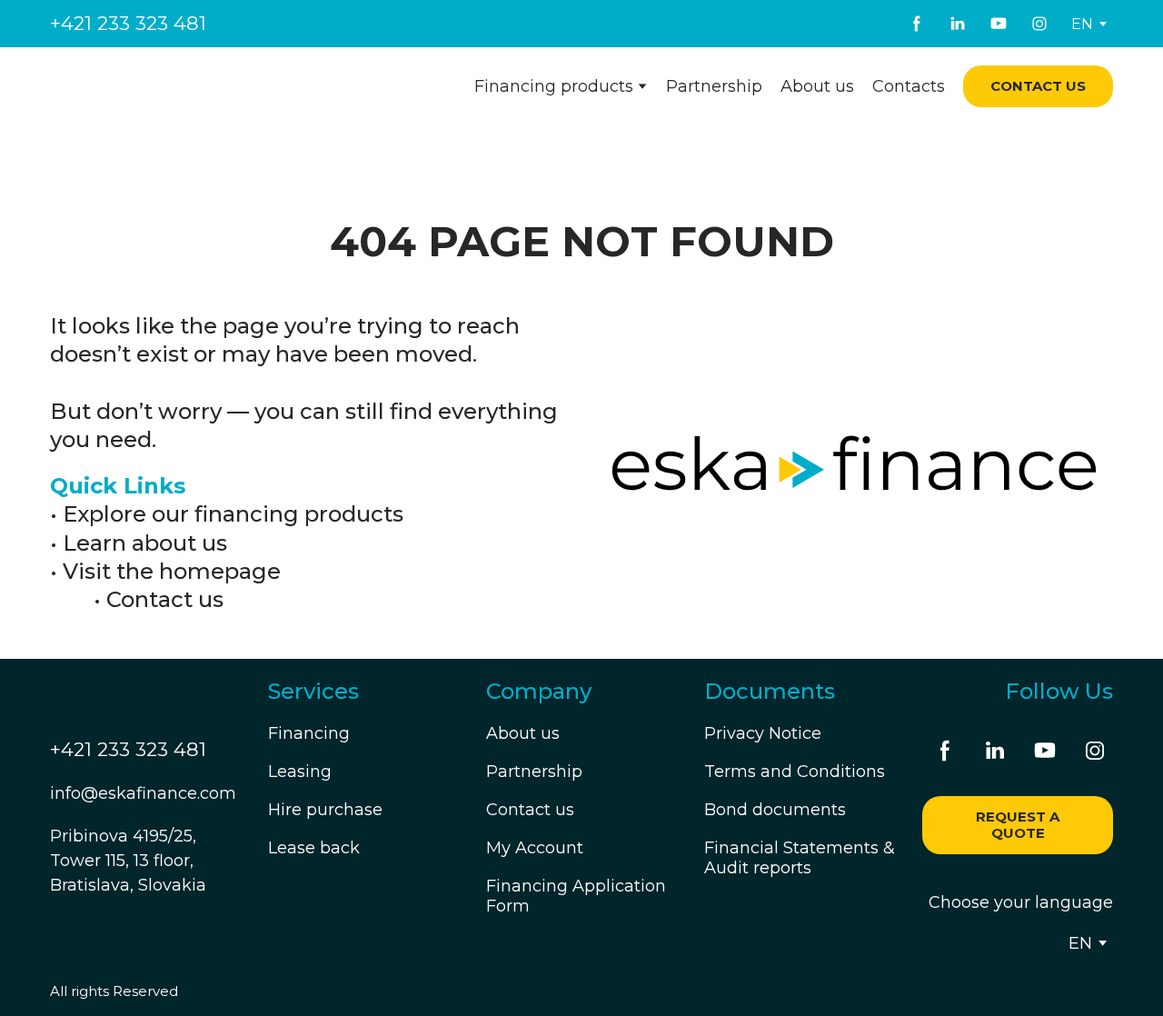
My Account (534, 848)
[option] (1082, 24)
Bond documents (775, 810)
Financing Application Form (576, 896)
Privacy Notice (762, 733)
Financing (309, 733)
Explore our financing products (233, 514)
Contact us (165, 599)
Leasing (300, 772)
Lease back (314, 848)
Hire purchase (325, 810)
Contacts (908, 86)
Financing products (553, 86)
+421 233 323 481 (128, 23)
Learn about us (145, 543)
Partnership (714, 86)
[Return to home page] (161, 87)
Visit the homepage (172, 571)
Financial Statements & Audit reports (799, 858)
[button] (916, 23)
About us (817, 86)
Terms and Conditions (794, 772)
